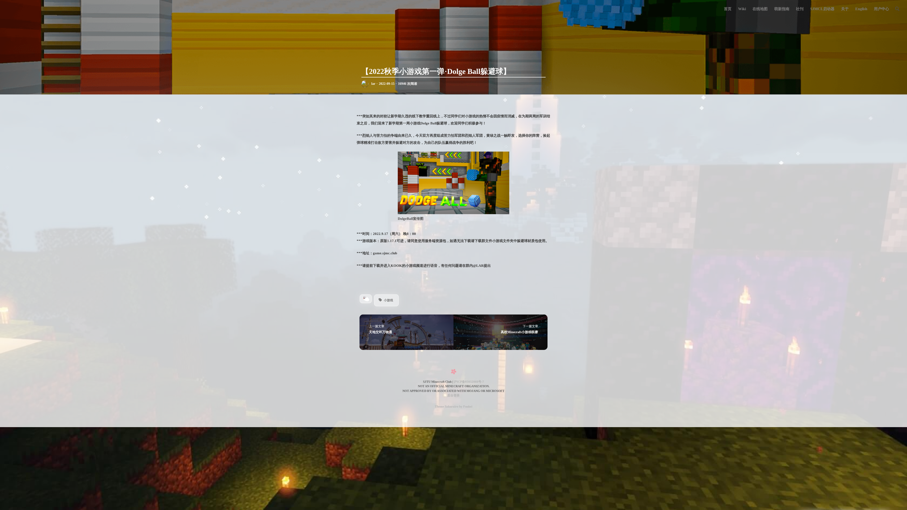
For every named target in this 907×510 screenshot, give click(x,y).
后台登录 (453, 395)
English (861, 9)
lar (373, 83)
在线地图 (760, 9)
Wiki (742, 9)
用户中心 (881, 9)
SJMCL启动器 (822, 9)
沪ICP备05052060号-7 (469, 381)
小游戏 (388, 300)
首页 (728, 9)
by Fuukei (465, 406)
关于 (845, 9)
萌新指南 (781, 9)
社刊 (800, 9)
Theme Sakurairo (446, 406)
